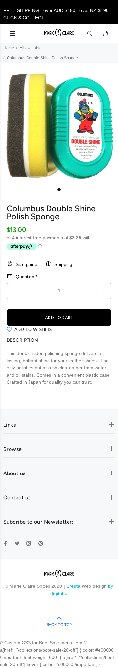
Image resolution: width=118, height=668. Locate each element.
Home (8, 48)
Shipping (63, 264)
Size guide (26, 264)
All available (31, 48)
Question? (26, 276)
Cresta (74, 586)
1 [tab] (59, 189)
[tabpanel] (59, 125)
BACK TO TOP (59, 624)
